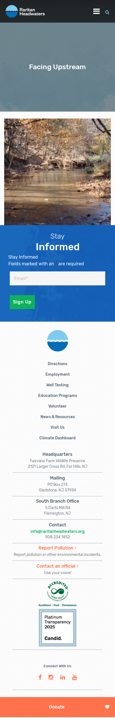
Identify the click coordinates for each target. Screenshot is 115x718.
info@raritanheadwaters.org (57, 531)
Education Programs (57, 395)
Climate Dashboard (57, 438)
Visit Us (57, 427)
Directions (57, 364)
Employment (57, 374)
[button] (107, 11)
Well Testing (57, 385)
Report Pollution (56, 548)
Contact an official (56, 566)
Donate (56, 707)
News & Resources (57, 417)
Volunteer (57, 406)
